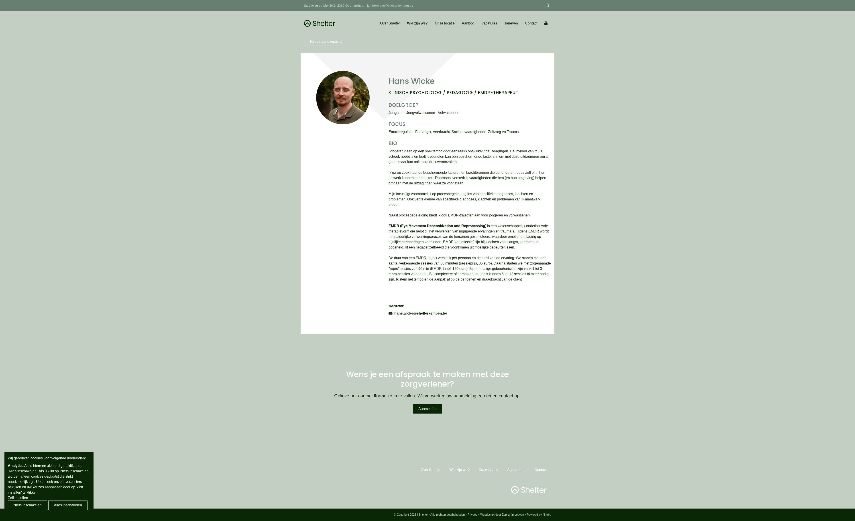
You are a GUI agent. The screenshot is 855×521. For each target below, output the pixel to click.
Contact (531, 23)
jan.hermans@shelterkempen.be (390, 5)
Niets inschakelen (27, 505)
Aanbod (468, 23)
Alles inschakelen (68, 505)
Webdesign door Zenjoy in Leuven (502, 514)
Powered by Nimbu (539, 514)
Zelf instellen (18, 498)
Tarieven (511, 23)
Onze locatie (445, 23)
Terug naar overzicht (325, 41)
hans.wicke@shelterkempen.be (420, 313)
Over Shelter (390, 23)
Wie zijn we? (417, 23)
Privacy (472, 514)
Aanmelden (427, 409)
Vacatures (489, 23)
